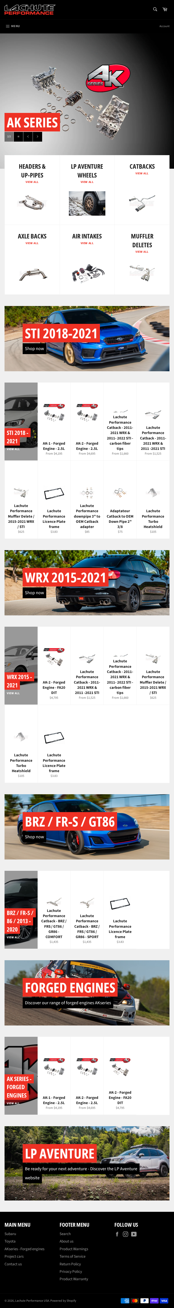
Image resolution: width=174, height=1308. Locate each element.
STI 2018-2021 (61, 333)
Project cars (14, 1256)
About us (66, 1241)
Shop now (34, 349)
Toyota (10, 1241)
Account (164, 26)
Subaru (10, 1234)
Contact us (13, 1264)
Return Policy (70, 1264)
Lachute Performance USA (32, 1301)
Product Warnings (74, 1249)
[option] (87, 101)
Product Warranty (74, 1279)
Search (65, 1234)
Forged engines (70, 987)
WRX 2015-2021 (65, 577)
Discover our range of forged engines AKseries (68, 1003)
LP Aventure (59, 1153)
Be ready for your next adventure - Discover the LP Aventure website (81, 1173)
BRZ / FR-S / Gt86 (70, 821)
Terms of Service (72, 1256)
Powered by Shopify (63, 1301)
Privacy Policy (71, 1271)
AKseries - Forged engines (24, 1249)
